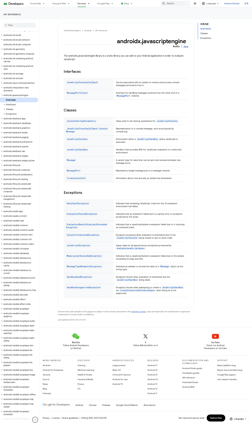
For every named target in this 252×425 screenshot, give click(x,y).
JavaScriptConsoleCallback (82, 82)
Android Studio (232, 3)
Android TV (117, 384)
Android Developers (72, 30)
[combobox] (175, 3)
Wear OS (116, 370)
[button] (19, 35)
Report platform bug (226, 365)
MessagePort (123, 95)
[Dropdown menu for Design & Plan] (70, 3)
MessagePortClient (77, 92)
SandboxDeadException (79, 277)
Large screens (118, 365)
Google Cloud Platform (127, 405)
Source (46, 379)
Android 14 (152, 379)
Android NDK (188, 387)
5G (79, 388)
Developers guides (190, 373)
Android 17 (152, 365)
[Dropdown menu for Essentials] (45, 3)
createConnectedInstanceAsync (137, 290)
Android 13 (152, 384)
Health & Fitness (85, 374)
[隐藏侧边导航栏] (35, 420)
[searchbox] (20, 25)
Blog (126, 3)
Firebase (106, 405)
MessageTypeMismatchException (84, 266)
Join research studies (227, 379)
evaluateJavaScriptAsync (131, 248)
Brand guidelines (70, 418)
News (45, 384)
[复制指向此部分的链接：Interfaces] (84, 72)
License (56, 418)
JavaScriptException (78, 245)
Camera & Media (85, 379)
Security (46, 374)
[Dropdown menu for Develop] (90, 3)
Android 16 (152, 370)
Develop (81, 3)
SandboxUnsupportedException (84, 287)
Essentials (35, 3)
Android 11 (152, 393)
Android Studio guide (192, 368)
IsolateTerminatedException (83, 235)
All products (149, 405)
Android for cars (120, 379)
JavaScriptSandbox (147, 139)
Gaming (81, 365)
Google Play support (226, 374)
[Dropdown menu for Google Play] (113, 3)
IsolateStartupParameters (81, 121)
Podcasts (47, 393)
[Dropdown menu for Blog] (133, 3)
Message (71, 160)
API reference (12, 14)
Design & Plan (59, 3)
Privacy (81, 384)
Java (185, 46)
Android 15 (152, 374)
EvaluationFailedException (82, 213)
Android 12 (152, 388)
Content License (138, 311)
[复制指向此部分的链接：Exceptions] (85, 193)
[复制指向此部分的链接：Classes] (79, 110)
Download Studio (190, 382)
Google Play (103, 3)
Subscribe (216, 418)
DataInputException (78, 203)
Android (46, 365)
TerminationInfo (76, 178)
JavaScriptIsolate (167, 121)
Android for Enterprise (53, 370)
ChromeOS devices (121, 374)
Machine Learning (86, 370)
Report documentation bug (229, 370)
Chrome (92, 405)
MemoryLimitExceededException (84, 256)
